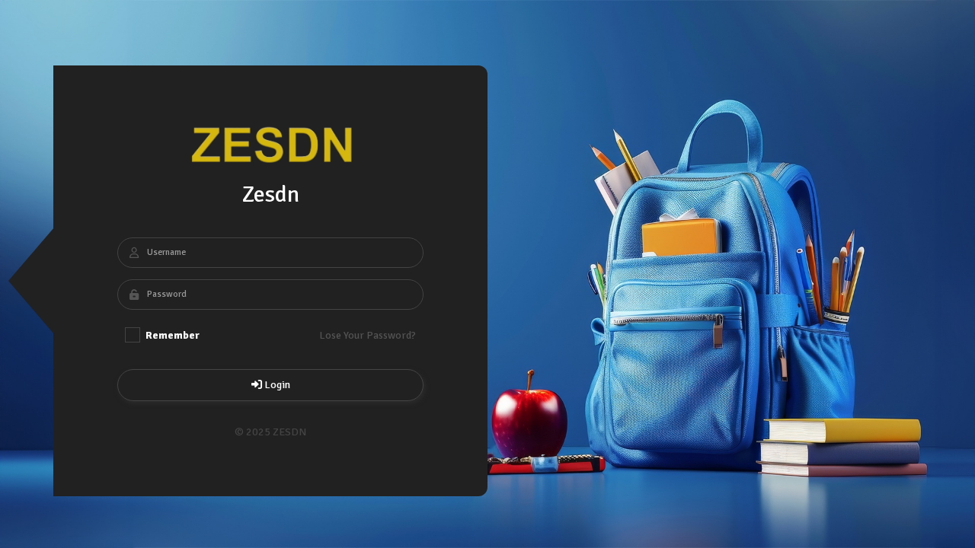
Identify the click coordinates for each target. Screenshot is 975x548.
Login (276, 384)
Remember (171, 335)
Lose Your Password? (367, 335)
